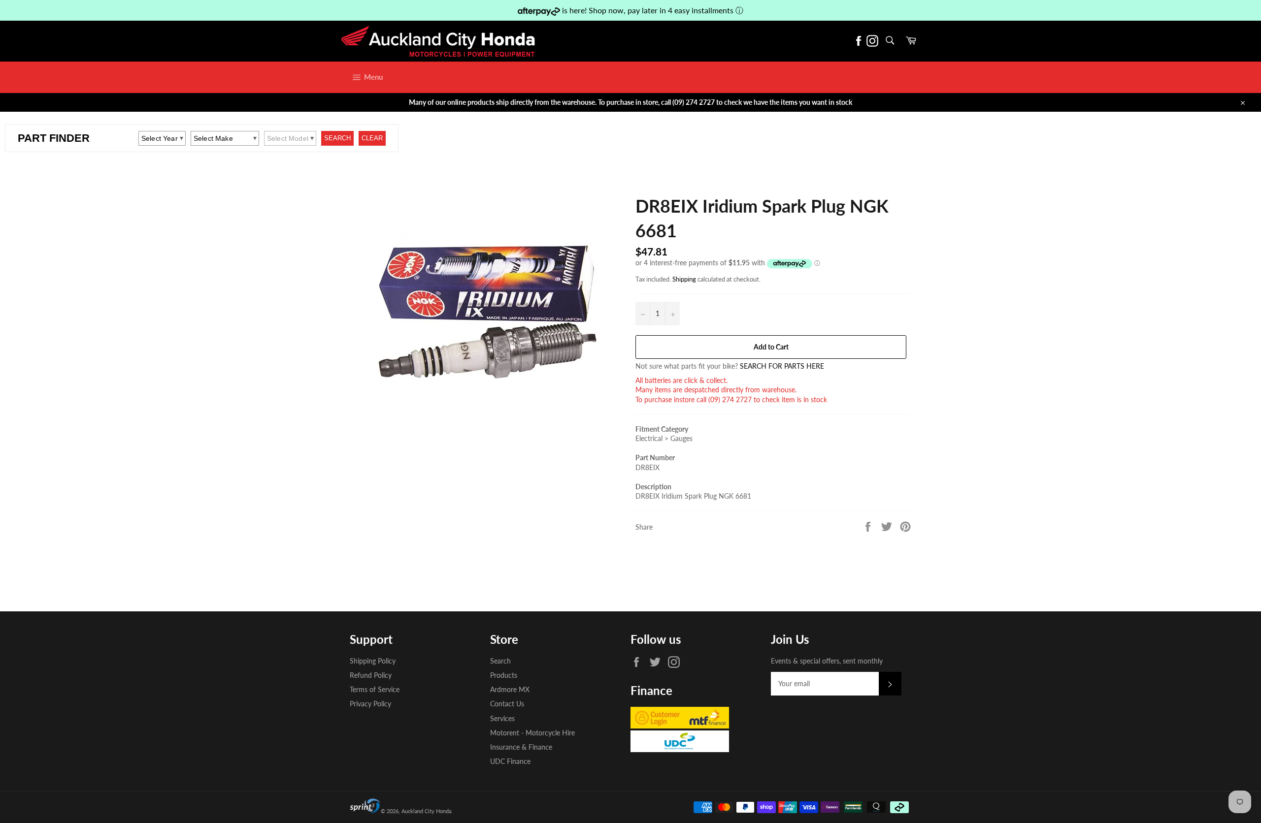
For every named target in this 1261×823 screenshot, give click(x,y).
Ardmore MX (510, 689)
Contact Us (507, 703)
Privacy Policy (370, 703)
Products (503, 675)
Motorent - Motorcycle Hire (532, 732)
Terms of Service (374, 689)
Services (502, 718)
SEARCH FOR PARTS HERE (782, 366)
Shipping (684, 279)
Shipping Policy (373, 661)
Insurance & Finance (521, 747)
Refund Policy (371, 675)
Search (500, 661)
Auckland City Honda (426, 811)
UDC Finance (510, 761)
